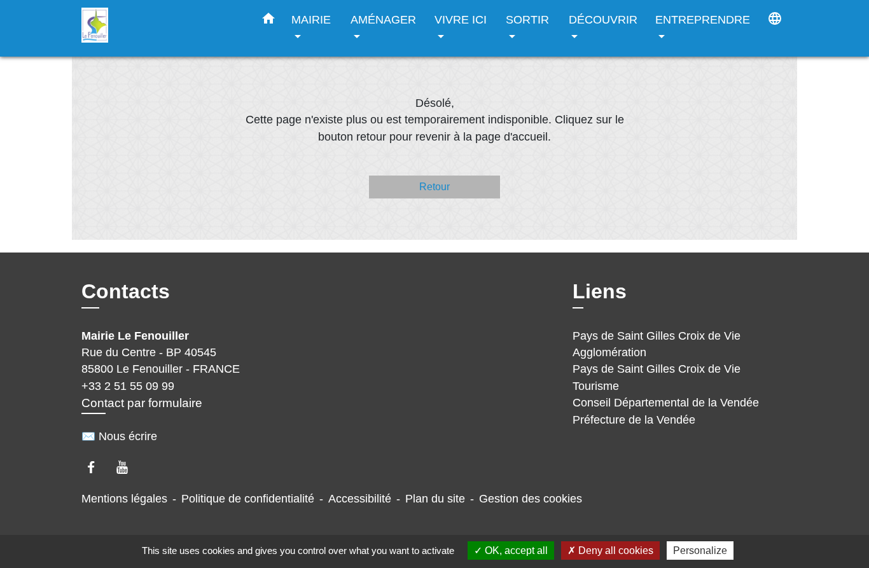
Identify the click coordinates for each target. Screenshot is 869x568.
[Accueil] (160, 28)
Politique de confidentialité (247, 498)
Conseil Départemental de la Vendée (666, 402)
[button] (268, 21)
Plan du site (435, 498)
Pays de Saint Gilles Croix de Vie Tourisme (656, 377)
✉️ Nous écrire (119, 436)
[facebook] (97, 467)
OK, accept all (515, 550)
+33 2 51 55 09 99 (127, 386)
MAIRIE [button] (311, 19)
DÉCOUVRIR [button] (603, 19)
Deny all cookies (614, 550)
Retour (434, 186)
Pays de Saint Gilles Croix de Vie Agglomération (656, 344)
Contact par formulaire (141, 403)
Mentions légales (124, 498)
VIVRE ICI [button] (460, 19)
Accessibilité (359, 498)
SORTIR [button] (527, 19)
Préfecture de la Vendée (634, 419)
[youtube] (128, 467)
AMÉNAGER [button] (383, 19)
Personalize (700, 550)
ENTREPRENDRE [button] (702, 19)
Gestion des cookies (530, 498)
